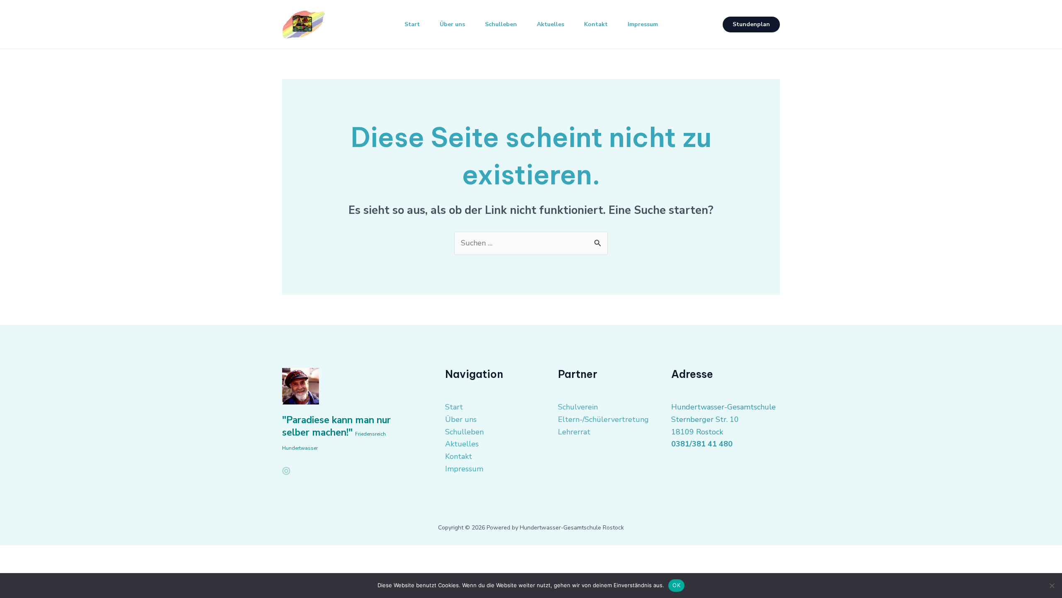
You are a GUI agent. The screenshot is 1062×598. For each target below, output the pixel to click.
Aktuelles (550, 24)
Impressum (643, 24)
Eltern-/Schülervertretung (603, 419)
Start (412, 24)
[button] (751, 24)
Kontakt (596, 24)
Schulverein (578, 407)
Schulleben (501, 24)
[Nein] (1051, 585)
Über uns (452, 24)
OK (676, 585)
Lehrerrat (574, 432)
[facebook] (286, 471)
